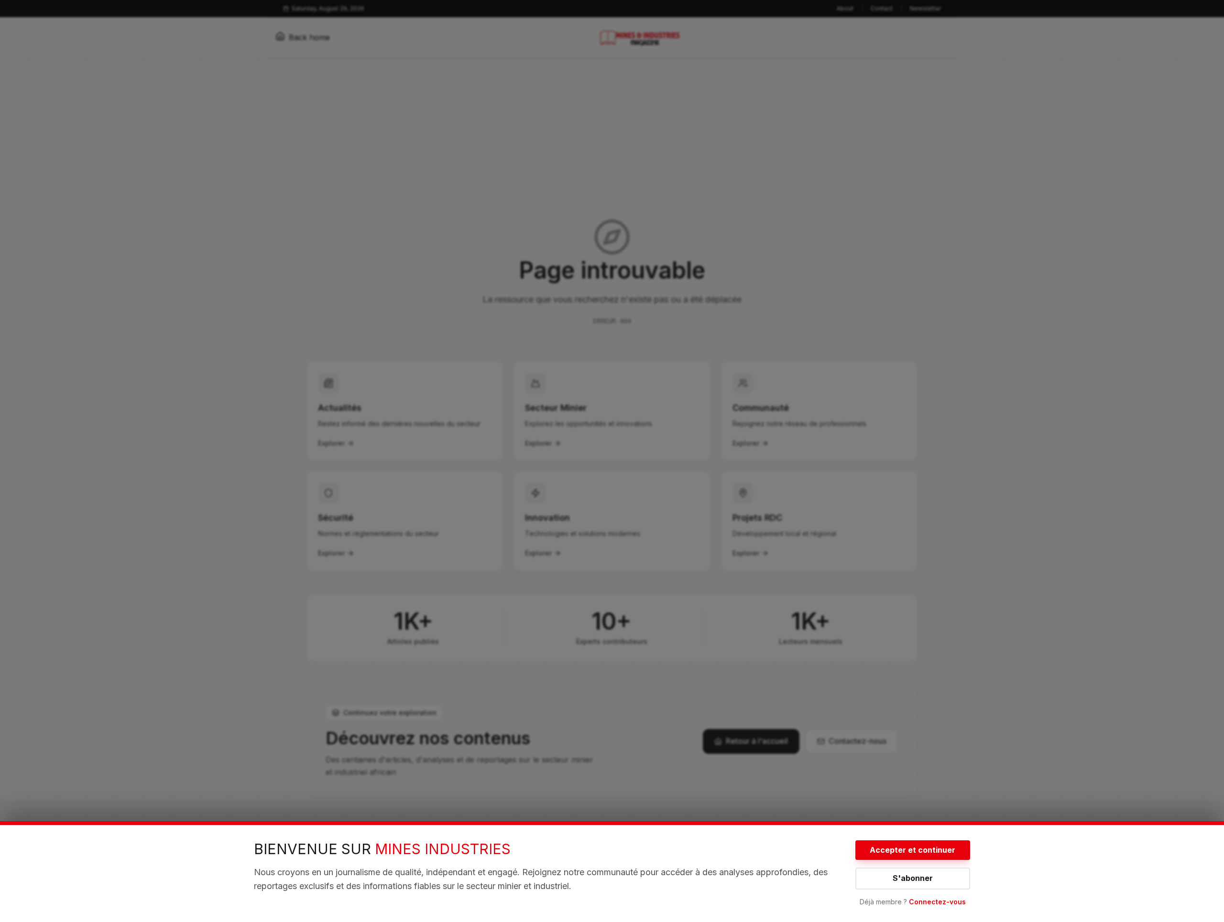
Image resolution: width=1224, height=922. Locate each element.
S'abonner (913, 878)
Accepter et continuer (912, 850)
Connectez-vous (937, 902)
